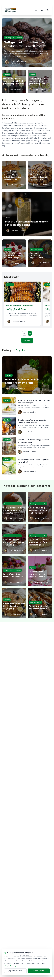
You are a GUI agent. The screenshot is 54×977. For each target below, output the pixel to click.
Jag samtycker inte (15, 971)
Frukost (32, 75)
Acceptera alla (38, 971)
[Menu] (36, 9)
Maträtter (10, 285)
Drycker (7, 75)
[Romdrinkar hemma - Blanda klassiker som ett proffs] (27, 375)
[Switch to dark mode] (47, 9)
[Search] (42, 9)
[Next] (30, 333)
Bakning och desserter (13, 38)
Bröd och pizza (10, 171)
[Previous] (24, 333)
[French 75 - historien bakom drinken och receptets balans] (27, 214)
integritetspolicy (10, 966)
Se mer (27, 340)
